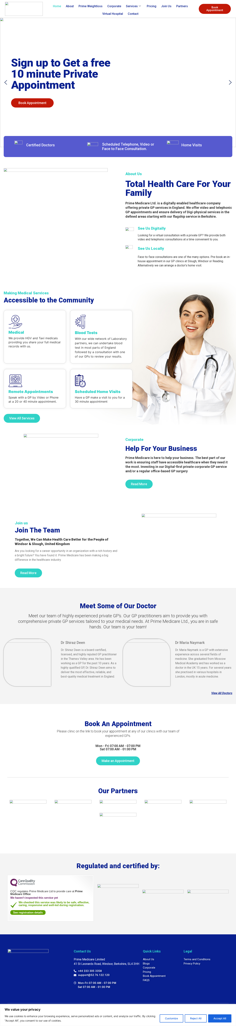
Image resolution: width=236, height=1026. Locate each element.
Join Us (166, 6)
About (70, 6)
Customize (171, 1018)
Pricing (151, 6)
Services (132, 6)
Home (57, 6)
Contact (133, 14)
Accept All (220, 1018)
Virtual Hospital (112, 14)
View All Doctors (221, 693)
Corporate (114, 6)
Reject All (195, 1018)
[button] (6, 82)
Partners (182, 6)
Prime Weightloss (91, 6)
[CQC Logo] (22, 885)
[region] (118, 1015)
